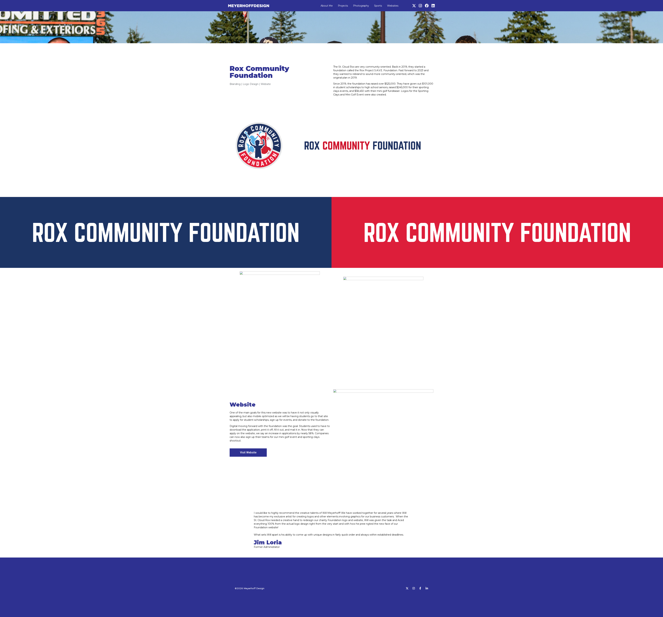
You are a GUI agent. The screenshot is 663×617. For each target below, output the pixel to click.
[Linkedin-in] (426, 588)
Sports (378, 5)
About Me (327, 5)
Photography (361, 5)
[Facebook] (427, 6)
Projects (343, 5)
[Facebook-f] (420, 588)
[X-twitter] (414, 6)
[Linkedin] (433, 6)
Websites (392, 5)
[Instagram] (420, 6)
